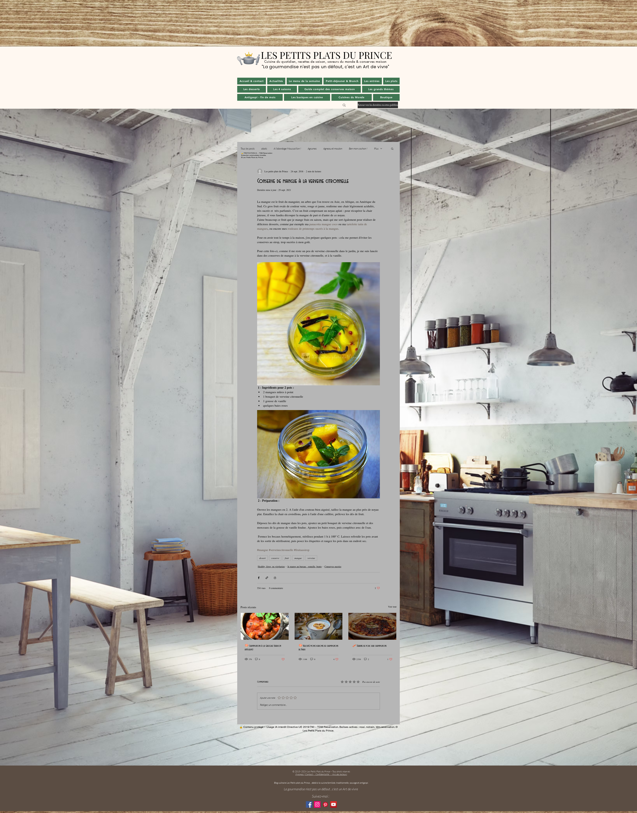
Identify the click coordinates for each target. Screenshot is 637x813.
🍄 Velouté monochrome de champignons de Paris (318, 647)
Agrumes (312, 148)
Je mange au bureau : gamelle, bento (304, 566)
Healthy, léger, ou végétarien (271, 566)
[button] (276, 81)
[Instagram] (317, 804)
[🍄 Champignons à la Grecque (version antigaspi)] (265, 626)
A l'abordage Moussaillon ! (287, 148)
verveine (311, 558)
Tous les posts (248, 148)
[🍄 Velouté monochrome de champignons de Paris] (319, 626)
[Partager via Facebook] (258, 577)
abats (264, 148)
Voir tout (392, 606)
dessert (262, 558)
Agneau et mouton (332, 148)
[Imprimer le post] (275, 577)
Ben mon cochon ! (358, 148)
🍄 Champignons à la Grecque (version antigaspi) (263, 647)
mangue (298, 558)
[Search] (344, 105)
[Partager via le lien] (266, 577)
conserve (275, 558)
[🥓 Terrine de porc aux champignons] (372, 626)
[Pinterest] (325, 804)
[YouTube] (333, 804)
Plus (376, 148)
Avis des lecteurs (339, 774)
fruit (287, 558)
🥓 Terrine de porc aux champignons (369, 645)
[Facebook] (309, 804)
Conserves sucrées (332, 566)
